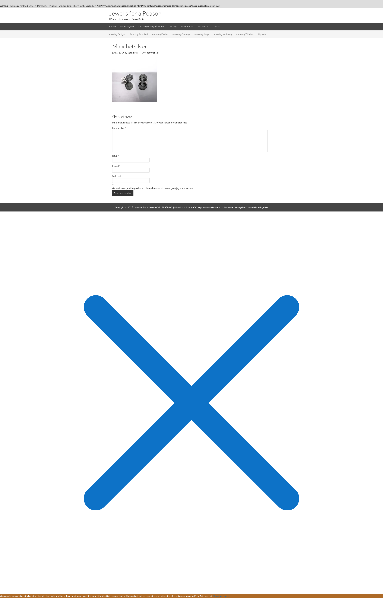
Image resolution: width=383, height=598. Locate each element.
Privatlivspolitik (182, 207)
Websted (116, 176)
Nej (217, 596)
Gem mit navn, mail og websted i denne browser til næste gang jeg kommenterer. (153, 188)
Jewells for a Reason (135, 13)
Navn (115, 155)
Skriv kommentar (150, 52)
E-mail (116, 165)
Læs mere (224, 596)
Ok (214, 596)
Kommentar (119, 127)
